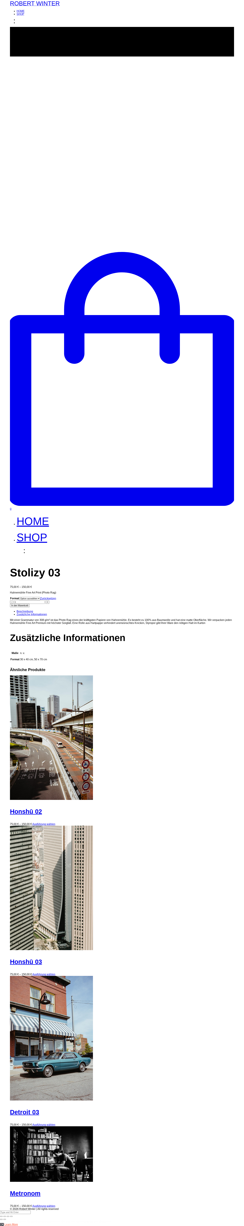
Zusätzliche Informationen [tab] (32, 614)
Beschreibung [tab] (25, 611)
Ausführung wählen (43, 824)
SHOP (20, 14)
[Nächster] (4, 1219)
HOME (21, 11)
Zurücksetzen (48, 598)
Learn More (11, 1224)
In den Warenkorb (19, 605)
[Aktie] (4, 1216)
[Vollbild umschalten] (8, 1216)
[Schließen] (1, 1216)
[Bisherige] (1, 1219)
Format (14, 598)
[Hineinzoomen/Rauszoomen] (11, 1216)
